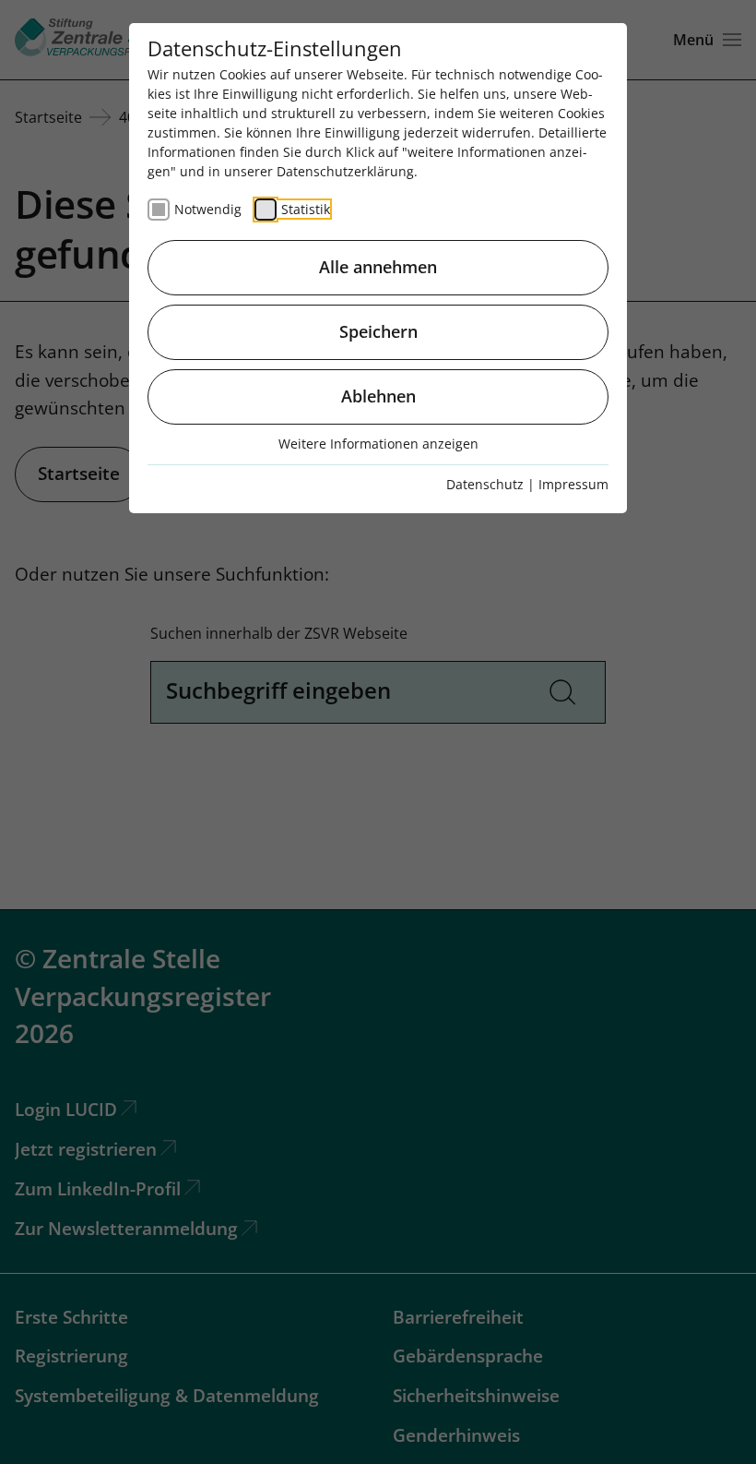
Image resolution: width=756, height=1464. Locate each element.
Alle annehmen (378, 267)
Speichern (378, 331)
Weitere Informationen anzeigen (378, 443)
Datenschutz (485, 484)
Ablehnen (378, 396)
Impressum (573, 484)
